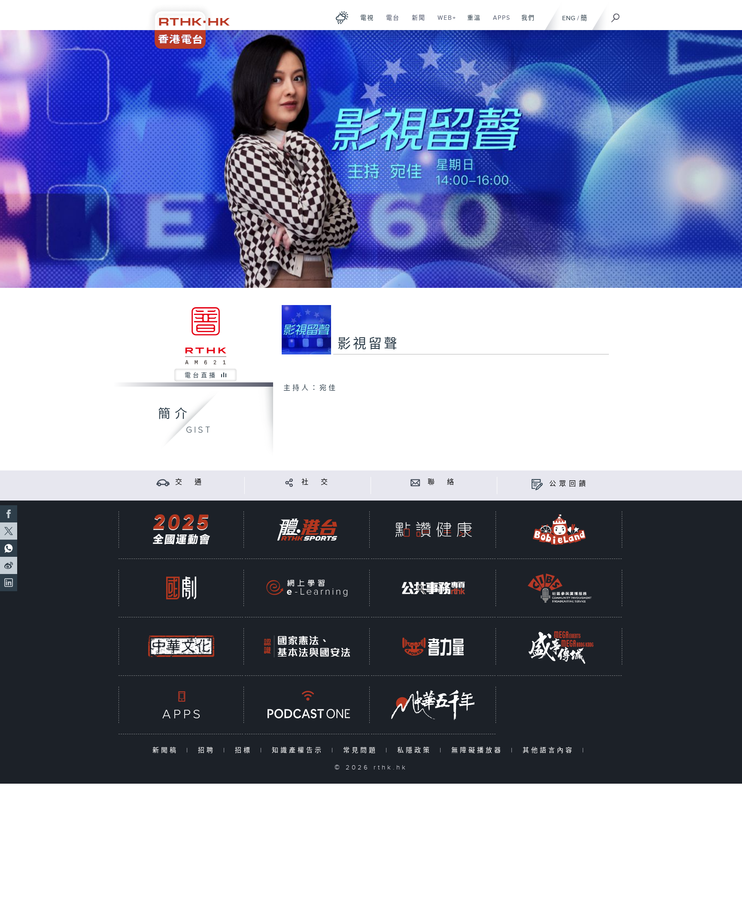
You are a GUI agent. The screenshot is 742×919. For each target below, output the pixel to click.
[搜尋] (615, 15)
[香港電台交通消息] (162, 482)
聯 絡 (442, 482)
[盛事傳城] (559, 646)
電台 (390, 22)
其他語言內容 (550, 750)
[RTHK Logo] (186, 24)
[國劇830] (181, 588)
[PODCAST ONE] (307, 705)
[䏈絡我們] (415, 482)
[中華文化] (181, 646)
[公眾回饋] (536, 484)
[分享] (289, 482)
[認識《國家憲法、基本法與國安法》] (307, 646)
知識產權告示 (299, 750)
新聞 (415, 22)
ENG (568, 18)
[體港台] (307, 529)
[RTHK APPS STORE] (181, 705)
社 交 (316, 482)
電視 (364, 22)
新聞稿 (167, 750)
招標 (245, 750)
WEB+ (443, 22)
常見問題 (362, 750)
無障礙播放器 (479, 750)
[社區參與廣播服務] (559, 588)
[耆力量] (433, 646)
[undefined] (342, 17)
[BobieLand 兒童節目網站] (559, 529)
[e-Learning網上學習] (307, 588)
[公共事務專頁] (433, 588)
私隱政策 (416, 750)
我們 (525, 22)
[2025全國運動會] (181, 529)
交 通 (189, 482)
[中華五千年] (433, 705)
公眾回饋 (569, 484)
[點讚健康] (433, 529)
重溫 (471, 22)
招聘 (208, 750)
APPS (499, 22)
